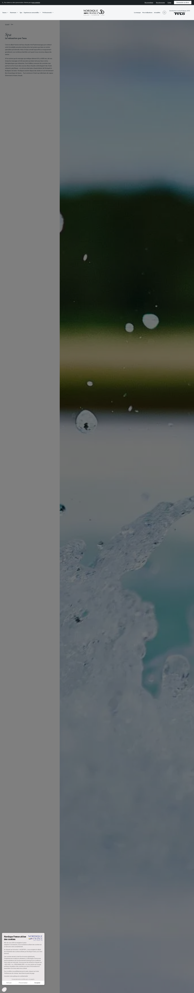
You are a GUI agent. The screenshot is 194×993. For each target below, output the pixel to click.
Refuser (9, 983)
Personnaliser (23, 983)
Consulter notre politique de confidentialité (16, 976)
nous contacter (36, 2)
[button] (4, 989)
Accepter (37, 983)
